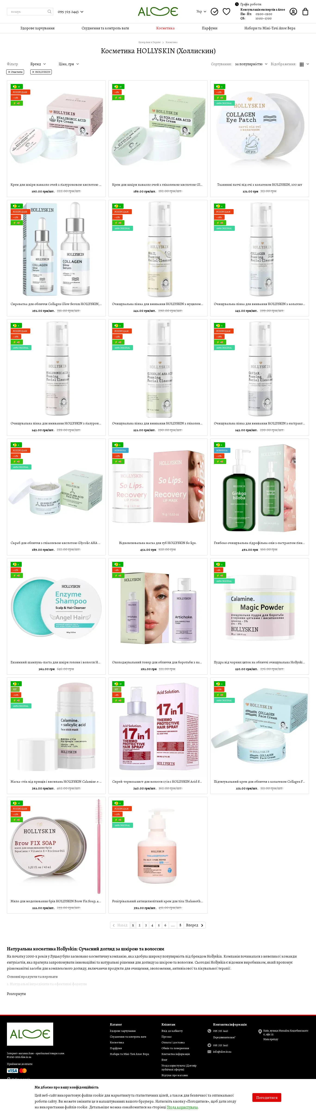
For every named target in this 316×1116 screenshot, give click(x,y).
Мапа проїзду (270, 1039)
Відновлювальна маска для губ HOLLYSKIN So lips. (158, 543)
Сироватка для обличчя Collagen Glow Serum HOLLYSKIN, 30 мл (59, 304)
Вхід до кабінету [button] (172, 1031)
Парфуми (209, 28)
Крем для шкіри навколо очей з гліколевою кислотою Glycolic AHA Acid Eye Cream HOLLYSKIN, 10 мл (190, 184)
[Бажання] (226, 11)
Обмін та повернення (175, 1048)
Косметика (165, 28)
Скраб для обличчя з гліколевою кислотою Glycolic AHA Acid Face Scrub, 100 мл (72, 543)
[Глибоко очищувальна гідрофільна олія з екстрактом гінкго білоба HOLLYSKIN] (260, 488)
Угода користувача (182, 1107)
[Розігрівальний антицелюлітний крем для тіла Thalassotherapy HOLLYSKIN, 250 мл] (158, 846)
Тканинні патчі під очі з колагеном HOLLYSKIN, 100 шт (259, 184)
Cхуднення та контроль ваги (105, 28)
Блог (164, 1060)
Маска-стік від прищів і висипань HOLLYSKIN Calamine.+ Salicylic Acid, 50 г (68, 781)
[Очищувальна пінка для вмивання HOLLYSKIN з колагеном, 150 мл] (260, 249)
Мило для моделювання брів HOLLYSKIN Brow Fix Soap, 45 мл (58, 901)
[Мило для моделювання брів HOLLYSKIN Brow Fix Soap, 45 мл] (56, 846)
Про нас (166, 1037)
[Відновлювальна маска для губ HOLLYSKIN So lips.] (158, 488)
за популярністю (249, 64)
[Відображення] (304, 64)
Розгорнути (16, 993)
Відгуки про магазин (174, 1075)
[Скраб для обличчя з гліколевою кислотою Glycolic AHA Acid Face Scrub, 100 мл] (56, 488)
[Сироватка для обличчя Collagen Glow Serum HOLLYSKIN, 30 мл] (56, 249)
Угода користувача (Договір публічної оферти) (178, 1067)
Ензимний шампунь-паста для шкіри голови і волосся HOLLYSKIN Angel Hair (70, 662)
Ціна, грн (66, 64)
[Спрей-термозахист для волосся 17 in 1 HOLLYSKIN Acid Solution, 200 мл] (158, 727)
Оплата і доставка (173, 1042)
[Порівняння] (214, 11)
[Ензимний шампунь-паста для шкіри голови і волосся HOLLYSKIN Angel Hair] (56, 607)
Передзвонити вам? (224, 1037)
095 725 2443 (68, 11)
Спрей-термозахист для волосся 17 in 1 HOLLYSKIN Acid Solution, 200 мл (167, 781)
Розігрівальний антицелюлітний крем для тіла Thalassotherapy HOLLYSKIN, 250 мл (175, 901)
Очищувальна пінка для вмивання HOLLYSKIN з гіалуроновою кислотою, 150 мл (72, 423)
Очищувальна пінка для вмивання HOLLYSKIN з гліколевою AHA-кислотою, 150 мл (176, 423)
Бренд (35, 64)
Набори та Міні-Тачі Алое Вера (270, 28)
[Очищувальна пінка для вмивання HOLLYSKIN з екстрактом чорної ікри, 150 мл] (260, 368)
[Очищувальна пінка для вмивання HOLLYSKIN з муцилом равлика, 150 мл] (158, 249)
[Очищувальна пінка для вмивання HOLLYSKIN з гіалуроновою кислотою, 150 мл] (56, 368)
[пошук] (49, 11)
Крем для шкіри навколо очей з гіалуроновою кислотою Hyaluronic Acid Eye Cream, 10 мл (80, 184)
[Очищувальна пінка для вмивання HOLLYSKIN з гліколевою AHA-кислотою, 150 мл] (158, 368)
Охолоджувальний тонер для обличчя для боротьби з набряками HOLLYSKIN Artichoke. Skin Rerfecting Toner (196, 662)
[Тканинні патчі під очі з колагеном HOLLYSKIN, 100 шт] (260, 129)
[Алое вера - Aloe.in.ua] (30, 1034)
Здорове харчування (38, 28)
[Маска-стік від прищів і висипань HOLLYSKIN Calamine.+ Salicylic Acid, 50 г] (56, 727)
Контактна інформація (175, 1054)
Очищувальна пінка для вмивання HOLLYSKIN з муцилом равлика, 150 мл (169, 304)
